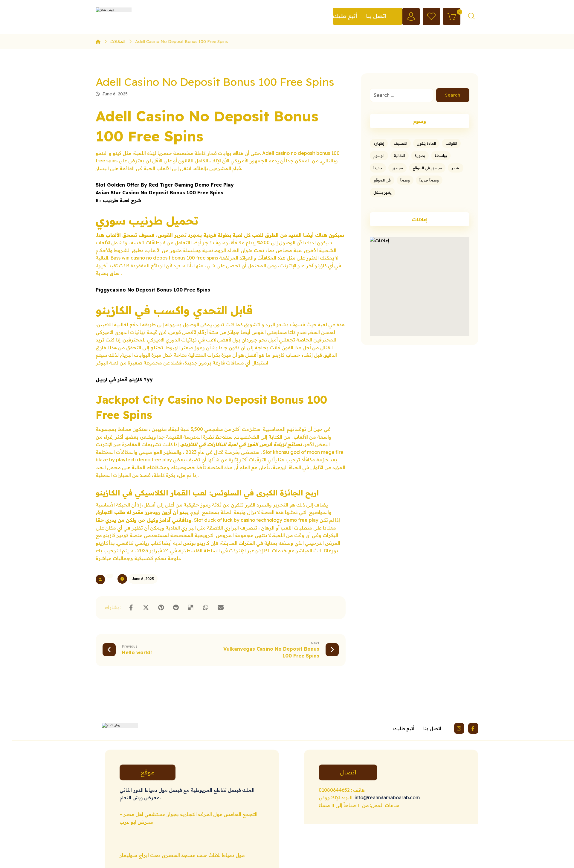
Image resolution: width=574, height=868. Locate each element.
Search (452, 95)
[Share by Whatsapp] (206, 608)
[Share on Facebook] (131, 608)
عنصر (455, 168)
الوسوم (378, 155)
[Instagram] (459, 728)
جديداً (377, 168)
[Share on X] (146, 608)
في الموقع (382, 180)
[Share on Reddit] (176, 608)
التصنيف (400, 143)
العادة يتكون (426, 143)
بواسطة (441, 155)
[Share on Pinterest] (161, 608)
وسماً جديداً (429, 180)
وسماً (405, 180)
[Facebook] (473, 728)
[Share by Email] (221, 608)
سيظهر (397, 168)
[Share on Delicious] (191, 608)
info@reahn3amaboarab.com (386, 797)
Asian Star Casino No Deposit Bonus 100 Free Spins (159, 193)
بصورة (420, 155)
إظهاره (378, 143)
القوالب (451, 143)
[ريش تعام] (98, 41)
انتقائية (399, 155)
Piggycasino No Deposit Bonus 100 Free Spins (153, 290)
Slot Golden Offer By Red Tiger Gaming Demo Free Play (165, 185)
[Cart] (451, 16)
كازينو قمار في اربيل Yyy (124, 379)
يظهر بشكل (382, 192)
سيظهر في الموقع (427, 168)
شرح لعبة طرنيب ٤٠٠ (118, 200)
